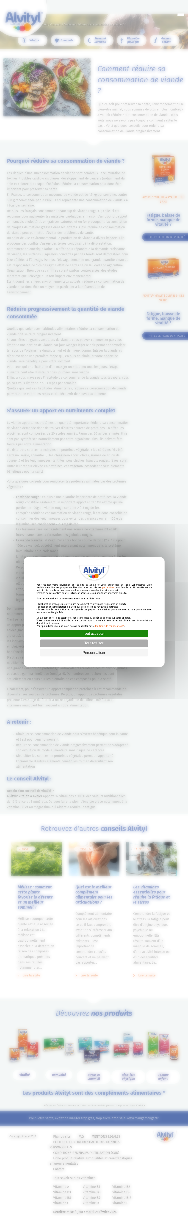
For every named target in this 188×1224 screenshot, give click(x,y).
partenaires (108, 587)
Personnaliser (94, 653)
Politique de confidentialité (109, 626)
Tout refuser (93, 643)
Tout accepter (94, 633)
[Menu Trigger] (180, 14)
